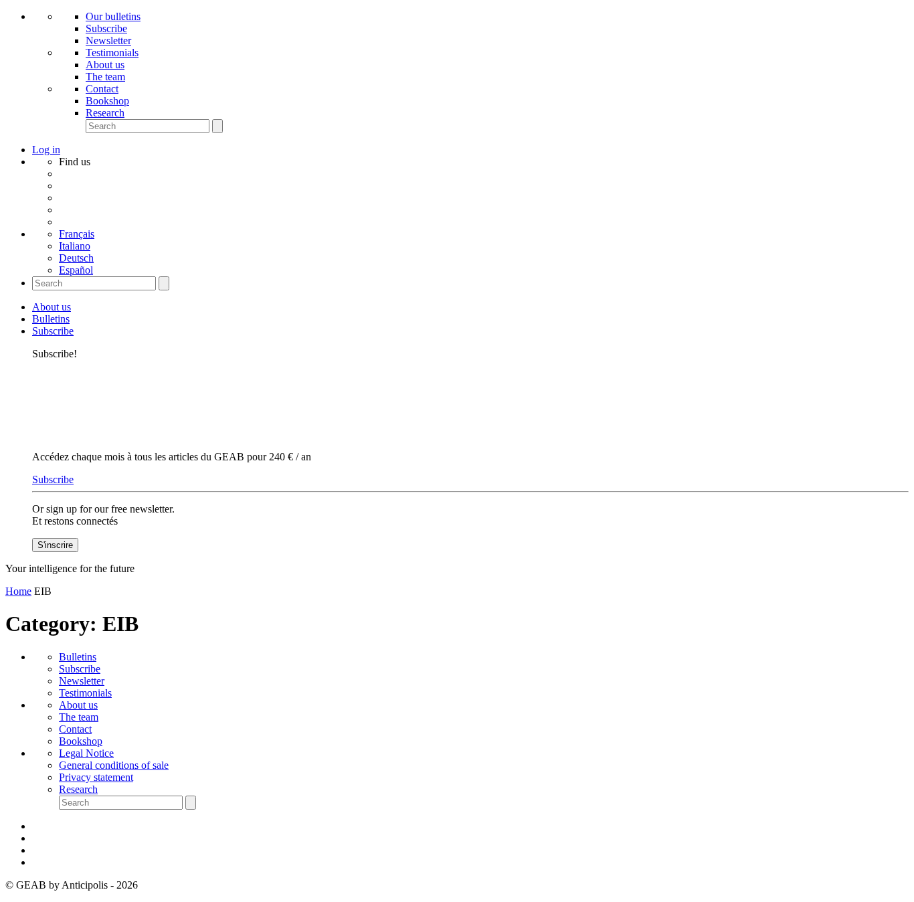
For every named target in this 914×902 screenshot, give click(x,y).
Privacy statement (96, 777)
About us (105, 64)
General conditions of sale (114, 765)
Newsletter (108, 40)
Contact (102, 88)
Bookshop (107, 100)
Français (76, 234)
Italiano (74, 246)
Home (18, 591)
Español (76, 270)
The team (105, 76)
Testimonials (112, 52)
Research (105, 112)
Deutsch (76, 258)
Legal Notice (86, 753)
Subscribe (106, 28)
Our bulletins (113, 16)
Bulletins (51, 319)
